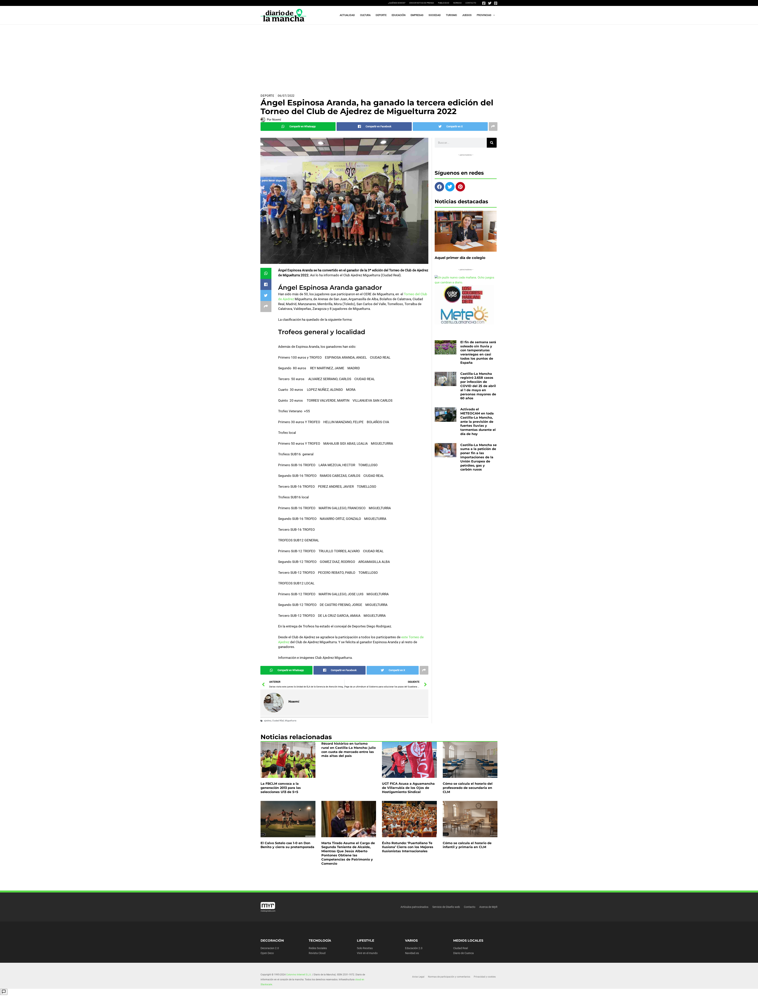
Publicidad (443, 3)
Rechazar (446, 997)
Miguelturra (290, 720)
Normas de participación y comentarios (449, 976)
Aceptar (421, 997)
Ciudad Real (460, 948)
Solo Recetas (365, 948)
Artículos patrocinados (414, 906)
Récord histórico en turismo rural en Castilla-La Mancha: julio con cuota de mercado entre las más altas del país (348, 750)
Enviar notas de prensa (421, 3)
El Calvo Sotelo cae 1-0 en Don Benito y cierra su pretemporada (287, 845)
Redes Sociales (318, 948)
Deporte (267, 95)
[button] (493, 15)
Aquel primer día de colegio (460, 258)
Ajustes (471, 997)
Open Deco (267, 953)
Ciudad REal (278, 720)
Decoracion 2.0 (270, 948)
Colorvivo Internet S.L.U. (298, 974)
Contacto (470, 3)
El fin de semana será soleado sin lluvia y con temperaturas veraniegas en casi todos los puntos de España (478, 352)
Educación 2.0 (413, 948)
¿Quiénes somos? (396, 3)
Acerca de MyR (488, 906)
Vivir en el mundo (367, 953)
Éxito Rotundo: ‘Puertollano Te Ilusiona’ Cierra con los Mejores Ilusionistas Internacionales (407, 847)
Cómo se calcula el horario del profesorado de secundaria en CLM (468, 788)
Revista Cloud (317, 953)
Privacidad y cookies (485, 976)
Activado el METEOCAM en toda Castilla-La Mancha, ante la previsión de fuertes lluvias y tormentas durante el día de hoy (478, 421)
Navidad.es (412, 953)
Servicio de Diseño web (446, 906)
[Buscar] (492, 143)
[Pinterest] (495, 3)
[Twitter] (490, 3)
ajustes (381, 999)
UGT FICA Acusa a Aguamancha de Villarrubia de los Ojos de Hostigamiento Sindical (408, 788)
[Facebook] (484, 3)
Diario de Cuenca (463, 953)
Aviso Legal (418, 976)
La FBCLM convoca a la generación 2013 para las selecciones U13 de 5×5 (281, 788)
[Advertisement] (379, 54)
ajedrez (267, 720)
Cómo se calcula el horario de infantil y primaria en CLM (467, 845)
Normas (457, 3)
